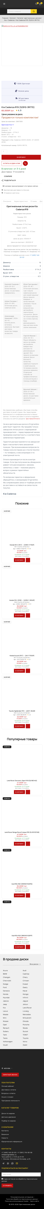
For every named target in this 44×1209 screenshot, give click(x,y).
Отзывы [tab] (34, 201)
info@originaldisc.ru (9, 1155)
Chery (25, 977)
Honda (5, 994)
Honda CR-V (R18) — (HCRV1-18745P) (22, 600)
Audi (25, 970)
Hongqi (26, 994)
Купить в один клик (11, 163)
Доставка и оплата (9, 1090)
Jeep (5, 1004)
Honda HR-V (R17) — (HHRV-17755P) (22, 545)
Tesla (5, 1038)
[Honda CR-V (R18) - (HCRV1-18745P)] (22, 581)
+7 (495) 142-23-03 (9, 1152)
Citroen (26, 981)
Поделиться (10, 180)
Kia (4, 1008)
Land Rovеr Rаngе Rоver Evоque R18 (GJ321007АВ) (22, 832)
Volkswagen (8, 1041)
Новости (5, 1138)
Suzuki (25, 1031)
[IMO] (12, 1163)
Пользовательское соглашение (22, 1197)
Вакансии (5, 1134)
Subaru (6, 1031)
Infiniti (25, 997)
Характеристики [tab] (21, 201)
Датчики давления (9, 1117)
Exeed (25, 984)
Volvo (25, 1041)
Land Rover (27, 1008)
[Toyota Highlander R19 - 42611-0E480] (22, 692)
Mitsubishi (27, 1018)
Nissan (5, 1021)
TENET (25, 1035)
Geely (25, 987)
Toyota (25, 1038)
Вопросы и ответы (8, 1093)
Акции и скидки (7, 1097)
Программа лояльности (11, 1101)
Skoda (25, 1028)
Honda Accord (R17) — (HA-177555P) (22, 656)
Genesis (6, 991)
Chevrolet (7, 981)
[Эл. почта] (17, 1163)
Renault (6, 1028)
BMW (5, 974)
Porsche (26, 1025)
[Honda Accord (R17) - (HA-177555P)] (22, 636)
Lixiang (26, 1011)
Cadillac (26, 974)
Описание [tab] (7, 201)
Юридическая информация (12, 1141)
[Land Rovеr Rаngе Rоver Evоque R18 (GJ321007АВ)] (22, 813)
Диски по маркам (8, 1113)
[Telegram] (3, 1163)
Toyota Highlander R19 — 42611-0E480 (22, 711)
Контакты (5, 1131)
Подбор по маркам (9, 1121)
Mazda (5, 1014)
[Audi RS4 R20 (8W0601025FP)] (22, 916)
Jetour (25, 1004)
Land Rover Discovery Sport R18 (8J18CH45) (22, 780)
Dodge (5, 984)
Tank (5, 1035)
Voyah (5, 1045)
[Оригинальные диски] (20, 3)
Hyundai (6, 997)
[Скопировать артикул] (26, 548)
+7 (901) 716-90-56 (25, 1152)
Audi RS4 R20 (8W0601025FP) (22, 936)
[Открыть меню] (4, 4)
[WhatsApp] (8, 1163)
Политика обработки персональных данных (22, 1199)
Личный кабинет (8, 1086)
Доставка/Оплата (33, 419)
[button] (19, 560)
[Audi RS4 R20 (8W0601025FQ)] (22, 865)
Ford (5, 987)
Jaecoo (6, 1001)
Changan (6, 977)
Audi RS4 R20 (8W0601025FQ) (22, 884)
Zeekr (25, 1045)
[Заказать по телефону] (25, 163)
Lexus (5, 1011)
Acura (5, 970)
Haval (25, 991)
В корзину (21, 157)
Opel (5, 1025)
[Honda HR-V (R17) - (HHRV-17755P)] (22, 526)
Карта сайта (34, 1201)
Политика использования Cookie (16, 1201)
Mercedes (27, 1014)
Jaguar (25, 1001)
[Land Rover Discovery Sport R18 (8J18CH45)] (22, 761)
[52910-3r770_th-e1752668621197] (22, 45)
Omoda (25, 1021)
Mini (5, 1018)
